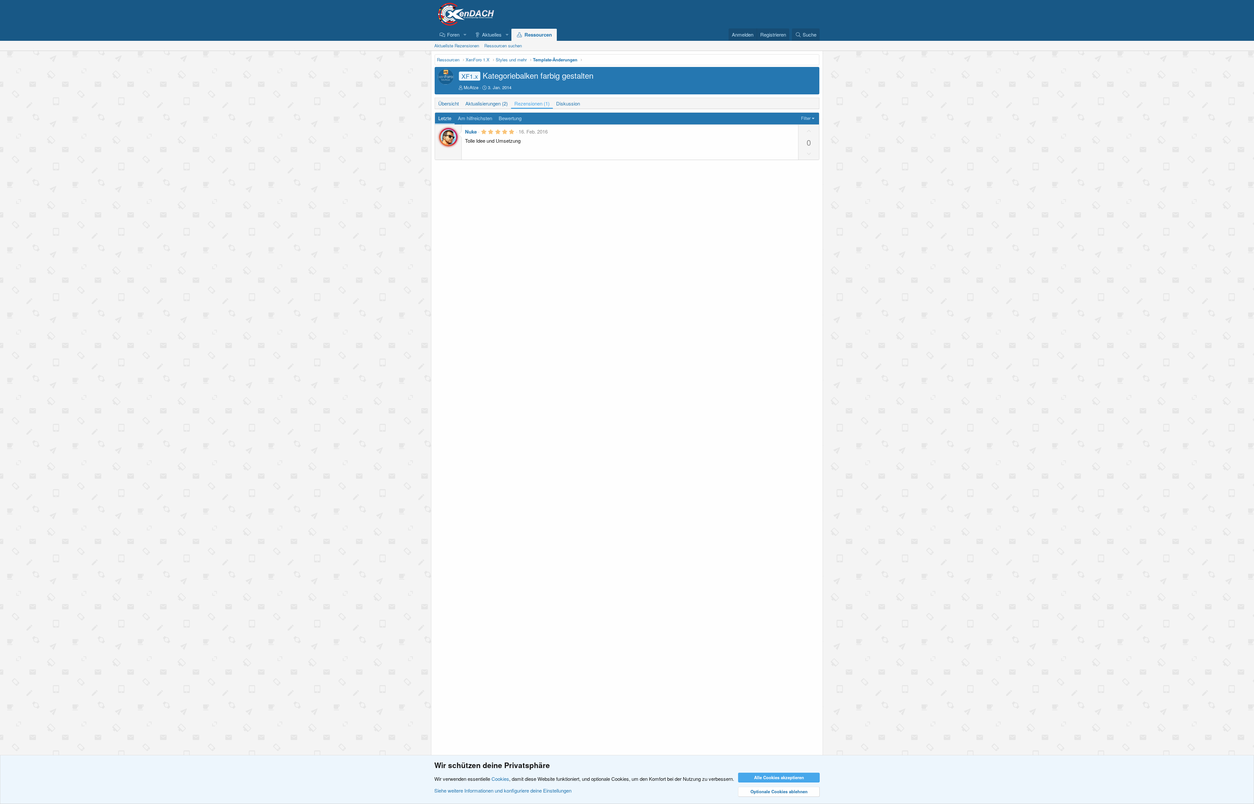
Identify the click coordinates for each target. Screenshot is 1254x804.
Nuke (471, 131)
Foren (453, 34)
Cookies (500, 778)
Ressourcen (538, 34)
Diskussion (568, 103)
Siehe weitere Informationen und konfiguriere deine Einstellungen (502, 790)
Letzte (444, 118)
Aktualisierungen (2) (486, 103)
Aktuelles (492, 34)
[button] (464, 34)
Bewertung (510, 118)
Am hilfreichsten (475, 118)
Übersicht (448, 103)
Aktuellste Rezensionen (456, 45)
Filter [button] (806, 118)
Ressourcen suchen (503, 45)
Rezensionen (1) (532, 103)
